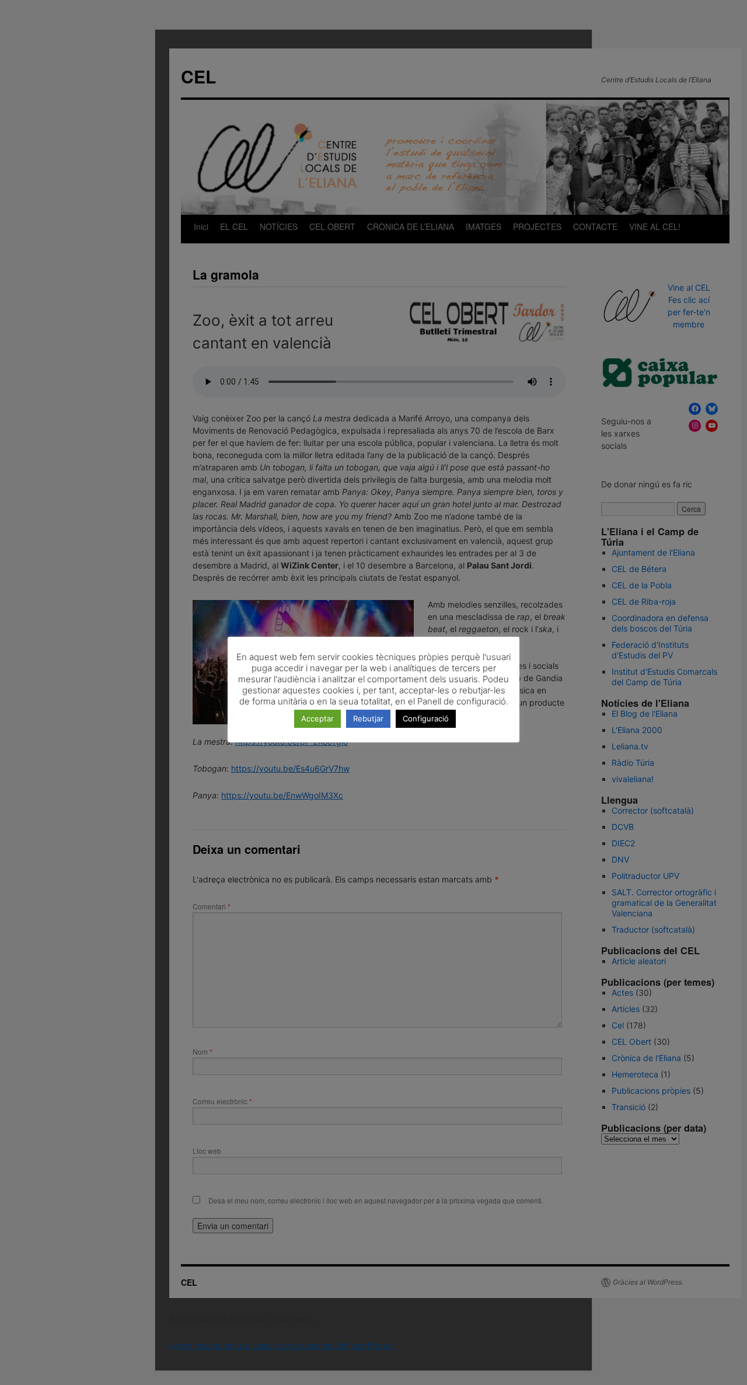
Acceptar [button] (317, 718)
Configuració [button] (426, 718)
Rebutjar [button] (368, 718)
